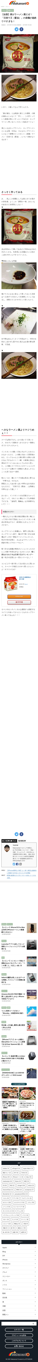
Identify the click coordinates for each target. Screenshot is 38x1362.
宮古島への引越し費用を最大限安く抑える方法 (13, 1026)
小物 (25, 1223)
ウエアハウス (26, 1198)
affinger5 (16, 1168)
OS (5, 1185)
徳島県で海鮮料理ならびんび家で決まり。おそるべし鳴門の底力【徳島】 (9, 1105)
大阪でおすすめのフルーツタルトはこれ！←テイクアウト (27, 1105)
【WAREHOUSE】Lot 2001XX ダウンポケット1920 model (12, 1074)
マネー (6, 1219)
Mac (29, 1177)
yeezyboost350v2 (21, 1194)
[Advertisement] (19, 164)
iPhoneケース (18, 1177)
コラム (31, 1202)
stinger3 (21, 1185)
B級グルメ (7, 1172)
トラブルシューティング (11, 1215)
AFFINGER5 (28, 1359)
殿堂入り (22, 1228)
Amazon (19, 596)
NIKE (26, 1181)
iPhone (6, 1177)
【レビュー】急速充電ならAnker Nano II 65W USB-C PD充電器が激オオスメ (13, 1058)
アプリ (15, 1198)
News (18, 1181)
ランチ (15, 1219)
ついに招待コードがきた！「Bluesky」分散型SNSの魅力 (12, 1012)
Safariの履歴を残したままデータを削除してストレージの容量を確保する (13, 979)
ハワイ (25, 1215)
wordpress (29, 1189)
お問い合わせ (19, 1346)
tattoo (31, 1185)
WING (19, 1189)
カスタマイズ (19, 1202)
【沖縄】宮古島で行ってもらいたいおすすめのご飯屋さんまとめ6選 (10, 1127)
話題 (15, 1232)
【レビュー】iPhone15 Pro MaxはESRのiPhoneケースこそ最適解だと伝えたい (13, 929)
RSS (12, 1185)
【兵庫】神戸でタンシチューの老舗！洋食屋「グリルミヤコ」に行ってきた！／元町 (27, 1128)
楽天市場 (19, 602)
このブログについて (19, 1341)
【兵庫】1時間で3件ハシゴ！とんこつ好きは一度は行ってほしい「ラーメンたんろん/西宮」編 (27, 1153)
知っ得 (6, 1232)
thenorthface (8, 1189)
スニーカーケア (18, 1206)
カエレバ (26, 584)
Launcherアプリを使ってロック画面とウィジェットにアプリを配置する (13, 946)
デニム (20, 1211)
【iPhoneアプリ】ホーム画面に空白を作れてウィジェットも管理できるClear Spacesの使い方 (13, 1041)
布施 (5, 1228)
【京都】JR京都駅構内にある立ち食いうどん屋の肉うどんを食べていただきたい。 (10, 1152)
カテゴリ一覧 (19, 1330)
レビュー (7, 1223)
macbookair (7, 1181)
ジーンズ (6, 1206)
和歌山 (17, 1223)
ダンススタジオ (8, 1211)
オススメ (7, 1202)
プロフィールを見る (19, 1335)
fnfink (24, 1172)
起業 (23, 1232)
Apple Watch (28, 1168)
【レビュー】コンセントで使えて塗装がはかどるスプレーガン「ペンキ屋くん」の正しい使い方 (13, 963)
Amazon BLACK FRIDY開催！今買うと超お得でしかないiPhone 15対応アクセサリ (13, 996)
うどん (6, 1198)
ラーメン (24, 1219)
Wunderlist (7, 1194)
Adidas (6, 1168)
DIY (16, 1172)
